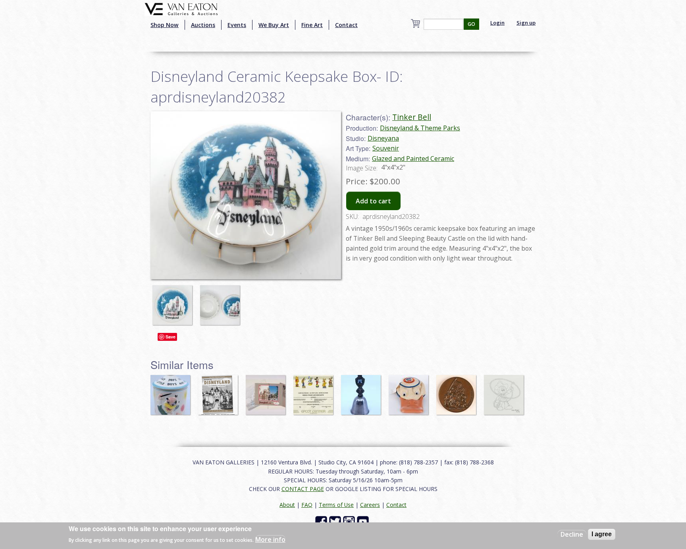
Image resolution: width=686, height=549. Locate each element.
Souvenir (385, 148)
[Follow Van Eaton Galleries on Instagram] (350, 521)
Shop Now (164, 25)
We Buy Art (273, 25)
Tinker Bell (411, 117)
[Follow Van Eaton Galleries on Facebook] (322, 521)
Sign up (526, 22)
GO (471, 24)
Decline (572, 534)
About (287, 504)
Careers (370, 504)
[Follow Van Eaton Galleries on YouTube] (364, 521)
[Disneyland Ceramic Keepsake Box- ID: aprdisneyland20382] (174, 301)
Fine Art (312, 25)
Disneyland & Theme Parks (420, 128)
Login (497, 22)
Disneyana (383, 138)
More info (270, 539)
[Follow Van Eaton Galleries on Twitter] (336, 521)
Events (236, 25)
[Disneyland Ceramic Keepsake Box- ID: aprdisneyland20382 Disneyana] (245, 194)
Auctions (203, 25)
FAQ (306, 504)
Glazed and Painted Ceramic (413, 158)
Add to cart (373, 201)
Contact (346, 25)
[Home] (181, 8)
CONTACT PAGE (302, 489)
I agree (602, 534)
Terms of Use (336, 504)
